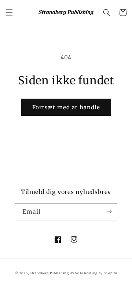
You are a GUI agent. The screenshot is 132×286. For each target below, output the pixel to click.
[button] (9, 12)
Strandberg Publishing (49, 273)
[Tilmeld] (109, 211)
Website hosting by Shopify (93, 273)
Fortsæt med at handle (66, 107)
